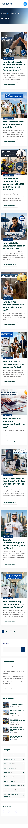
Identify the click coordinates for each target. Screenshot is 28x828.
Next (14, 631)
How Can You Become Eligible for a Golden (16, 737)
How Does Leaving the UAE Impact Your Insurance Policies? (13, 604)
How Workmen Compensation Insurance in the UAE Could (17, 720)
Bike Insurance (8, 755)
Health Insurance (9, 768)
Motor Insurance (8, 781)
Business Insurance (9, 759)
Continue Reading (9, 84)
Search (6, 643)
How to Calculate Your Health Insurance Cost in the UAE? (14, 422)
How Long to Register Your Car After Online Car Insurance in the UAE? (14, 482)
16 (11, 631)
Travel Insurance (8, 790)
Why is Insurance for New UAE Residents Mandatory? (13, 124)
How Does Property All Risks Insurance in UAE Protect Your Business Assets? (14, 66)
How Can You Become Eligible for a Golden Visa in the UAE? (13, 306)
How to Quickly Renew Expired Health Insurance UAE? (14, 246)
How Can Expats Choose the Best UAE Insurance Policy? (13, 364)
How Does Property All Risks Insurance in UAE (16, 703)
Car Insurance (8, 764)
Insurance (7, 772)
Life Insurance (8, 777)
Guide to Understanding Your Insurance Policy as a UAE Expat (14, 544)
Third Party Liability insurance (12, 785)
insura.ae (16, 826)
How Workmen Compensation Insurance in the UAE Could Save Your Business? (13, 184)
